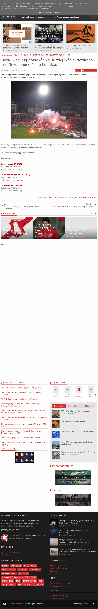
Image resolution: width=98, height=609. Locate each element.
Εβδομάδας (73, 406)
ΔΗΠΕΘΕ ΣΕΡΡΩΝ (9, 573)
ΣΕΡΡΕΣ (93, 197)
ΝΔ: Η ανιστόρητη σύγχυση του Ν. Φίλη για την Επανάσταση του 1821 (21, 432)
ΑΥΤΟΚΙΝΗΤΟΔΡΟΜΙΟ (11, 577)
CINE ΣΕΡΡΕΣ (35, 569)
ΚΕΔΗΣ (5, 585)
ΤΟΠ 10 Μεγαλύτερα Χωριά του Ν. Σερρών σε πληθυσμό (78, 443)
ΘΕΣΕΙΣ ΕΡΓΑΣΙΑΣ (29, 577)
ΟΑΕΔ (18, 581)
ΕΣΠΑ (41, 581)
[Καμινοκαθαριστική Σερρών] (81, 33)
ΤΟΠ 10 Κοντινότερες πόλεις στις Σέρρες (19, 399)
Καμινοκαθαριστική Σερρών (79, 45)
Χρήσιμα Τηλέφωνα (58, 565)
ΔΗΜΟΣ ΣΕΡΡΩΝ (8, 569)
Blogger (85, 603)
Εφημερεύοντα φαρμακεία (61, 583)
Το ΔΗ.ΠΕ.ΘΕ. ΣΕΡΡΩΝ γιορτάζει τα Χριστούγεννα (73, 531)
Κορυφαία (59, 406)
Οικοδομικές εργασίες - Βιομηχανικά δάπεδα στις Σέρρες (49, 46)
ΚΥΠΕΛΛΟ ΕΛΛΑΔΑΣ (65, 197)
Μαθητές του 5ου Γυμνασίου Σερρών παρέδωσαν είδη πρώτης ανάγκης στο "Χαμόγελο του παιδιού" (74, 542)
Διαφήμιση (54, 571)
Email (94, 70)
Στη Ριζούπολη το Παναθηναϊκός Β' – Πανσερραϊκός (77, 230)
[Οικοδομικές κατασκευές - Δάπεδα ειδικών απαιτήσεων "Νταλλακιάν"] (17, 33)
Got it (57, 13)
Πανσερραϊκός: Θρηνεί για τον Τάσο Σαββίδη (15, 232)
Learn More (45, 13)
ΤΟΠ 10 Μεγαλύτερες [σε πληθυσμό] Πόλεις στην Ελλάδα (75, 412)
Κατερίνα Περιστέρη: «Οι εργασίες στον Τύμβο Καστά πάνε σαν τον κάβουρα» (50, 17)
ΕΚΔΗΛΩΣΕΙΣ (16, 566)
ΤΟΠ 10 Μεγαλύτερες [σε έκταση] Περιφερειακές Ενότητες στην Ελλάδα (23, 411)
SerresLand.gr (15, 603)
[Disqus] (49, 279)
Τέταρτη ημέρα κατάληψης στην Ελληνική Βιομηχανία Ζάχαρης (20, 404)
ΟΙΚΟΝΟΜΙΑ (22, 569)
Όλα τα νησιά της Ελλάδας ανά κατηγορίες (77, 432)
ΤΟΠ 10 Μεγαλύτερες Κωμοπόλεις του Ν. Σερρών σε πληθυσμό (24, 418)
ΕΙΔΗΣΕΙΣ (52, 197)
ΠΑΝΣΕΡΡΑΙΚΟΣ (82, 197)
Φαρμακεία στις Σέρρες (59, 586)
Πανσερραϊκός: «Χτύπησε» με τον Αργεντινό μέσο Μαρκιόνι (44, 229)
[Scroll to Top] (93, 603)
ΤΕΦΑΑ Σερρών (7, 555)
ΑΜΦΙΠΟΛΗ (23, 573)
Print (86, 70)
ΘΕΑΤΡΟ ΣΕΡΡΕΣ (29, 581)
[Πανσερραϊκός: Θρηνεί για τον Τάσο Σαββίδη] (17, 228)
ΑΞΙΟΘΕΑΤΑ (38, 585)
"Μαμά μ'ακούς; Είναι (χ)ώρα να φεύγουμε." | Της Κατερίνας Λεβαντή (76, 522)
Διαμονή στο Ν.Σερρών (59, 598)
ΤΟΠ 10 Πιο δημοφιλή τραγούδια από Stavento (21, 437)
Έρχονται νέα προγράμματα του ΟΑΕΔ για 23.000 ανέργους (23, 425)
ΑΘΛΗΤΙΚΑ (42, 197)
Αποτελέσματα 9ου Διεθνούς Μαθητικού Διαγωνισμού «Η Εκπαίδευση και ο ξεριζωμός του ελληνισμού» (77, 551)
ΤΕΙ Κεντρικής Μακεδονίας (11, 552)
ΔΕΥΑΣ (12, 585)
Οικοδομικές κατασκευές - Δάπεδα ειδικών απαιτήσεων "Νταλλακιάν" (15, 47)
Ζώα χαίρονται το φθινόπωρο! (73, 421)
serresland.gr (18, 535)
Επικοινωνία (55, 574)
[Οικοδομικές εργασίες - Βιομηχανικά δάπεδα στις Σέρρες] (49, 33)
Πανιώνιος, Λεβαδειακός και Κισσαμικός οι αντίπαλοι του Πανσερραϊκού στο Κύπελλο (47, 62)
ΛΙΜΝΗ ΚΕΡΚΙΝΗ (24, 585)
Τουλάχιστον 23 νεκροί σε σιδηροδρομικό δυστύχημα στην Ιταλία (78, 453)
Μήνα (87, 406)
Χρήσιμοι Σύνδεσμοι (58, 568)
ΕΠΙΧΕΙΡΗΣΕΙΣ (7, 581)
